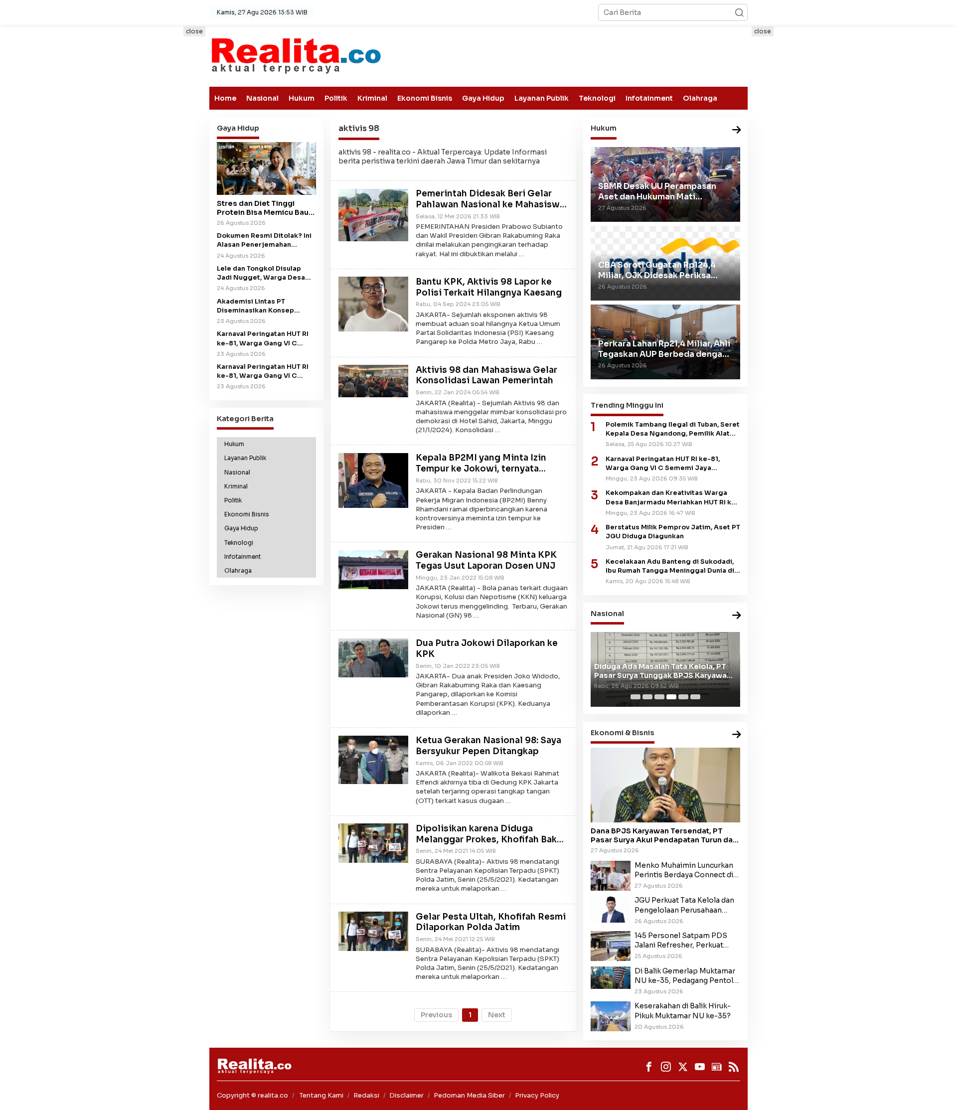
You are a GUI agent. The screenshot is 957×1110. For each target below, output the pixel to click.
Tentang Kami (321, 1095)
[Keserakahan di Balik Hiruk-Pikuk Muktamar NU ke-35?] (611, 1015)
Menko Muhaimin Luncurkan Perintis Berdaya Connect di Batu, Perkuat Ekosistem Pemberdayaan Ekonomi (684, 870)
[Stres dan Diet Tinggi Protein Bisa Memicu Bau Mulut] (266, 168)
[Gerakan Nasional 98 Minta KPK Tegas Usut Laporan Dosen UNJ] (373, 568)
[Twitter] (682, 1066)
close (194, 31)
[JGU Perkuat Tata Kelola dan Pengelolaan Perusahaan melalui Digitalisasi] (611, 908)
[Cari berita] (739, 12)
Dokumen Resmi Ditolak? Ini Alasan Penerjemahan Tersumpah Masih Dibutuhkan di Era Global (264, 241)
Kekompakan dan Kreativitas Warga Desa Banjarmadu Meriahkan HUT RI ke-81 (672, 497)
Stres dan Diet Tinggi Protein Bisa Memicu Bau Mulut (263, 208)
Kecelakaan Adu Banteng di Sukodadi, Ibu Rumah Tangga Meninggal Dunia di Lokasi (670, 566)
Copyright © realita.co (252, 1095)
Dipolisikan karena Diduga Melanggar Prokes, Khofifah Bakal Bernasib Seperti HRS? (490, 839)
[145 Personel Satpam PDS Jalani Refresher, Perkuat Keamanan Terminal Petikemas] (611, 945)
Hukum (302, 98)
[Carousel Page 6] (695, 696)
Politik (335, 98)
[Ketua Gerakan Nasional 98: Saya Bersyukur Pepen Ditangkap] (373, 759)
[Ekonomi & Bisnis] (737, 735)
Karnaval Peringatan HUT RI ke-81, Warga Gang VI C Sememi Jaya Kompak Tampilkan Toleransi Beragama (263, 371)
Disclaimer (406, 1095)
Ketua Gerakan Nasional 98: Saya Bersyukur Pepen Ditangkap (488, 746)
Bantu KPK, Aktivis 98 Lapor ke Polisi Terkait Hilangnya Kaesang (489, 287)
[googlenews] (716, 1066)
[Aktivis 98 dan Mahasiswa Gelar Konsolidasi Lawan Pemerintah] (373, 380)
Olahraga (700, 98)
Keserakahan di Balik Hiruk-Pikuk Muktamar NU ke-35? (683, 1010)
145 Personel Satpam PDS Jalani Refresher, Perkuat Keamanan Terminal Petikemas (681, 940)
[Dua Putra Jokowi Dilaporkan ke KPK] (373, 657)
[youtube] (699, 1066)
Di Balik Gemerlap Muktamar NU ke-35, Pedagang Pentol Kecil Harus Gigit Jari (685, 975)
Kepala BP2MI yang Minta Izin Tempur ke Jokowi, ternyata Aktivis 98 (481, 469)
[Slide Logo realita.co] (295, 55)
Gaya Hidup (483, 98)
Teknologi (597, 98)
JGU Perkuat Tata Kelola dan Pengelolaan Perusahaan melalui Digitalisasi (684, 905)
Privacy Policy (537, 1095)
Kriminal (372, 98)
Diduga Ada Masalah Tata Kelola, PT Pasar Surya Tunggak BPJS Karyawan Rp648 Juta (662, 671)
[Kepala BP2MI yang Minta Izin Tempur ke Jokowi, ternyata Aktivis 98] (373, 480)
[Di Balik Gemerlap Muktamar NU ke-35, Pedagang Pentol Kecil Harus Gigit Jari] (611, 976)
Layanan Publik (541, 98)
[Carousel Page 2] (647, 696)
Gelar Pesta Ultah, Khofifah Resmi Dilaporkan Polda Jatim (491, 922)
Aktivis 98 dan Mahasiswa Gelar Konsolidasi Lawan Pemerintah (486, 375)
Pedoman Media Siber (469, 1095)
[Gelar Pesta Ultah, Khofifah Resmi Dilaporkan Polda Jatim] (373, 930)
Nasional (262, 98)
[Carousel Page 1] (635, 696)
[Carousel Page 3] (659, 696)
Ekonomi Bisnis (424, 98)
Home (225, 98)
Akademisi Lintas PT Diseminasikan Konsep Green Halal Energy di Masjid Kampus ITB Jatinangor (266, 306)
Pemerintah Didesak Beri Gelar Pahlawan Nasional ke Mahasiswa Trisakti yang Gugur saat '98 (490, 205)
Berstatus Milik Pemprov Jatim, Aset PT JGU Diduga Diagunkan (673, 531)
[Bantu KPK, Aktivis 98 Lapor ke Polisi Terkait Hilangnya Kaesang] (373, 303)
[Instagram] (665, 1066)
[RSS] (733, 1066)
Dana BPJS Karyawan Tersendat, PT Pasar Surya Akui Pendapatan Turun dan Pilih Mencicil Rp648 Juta (664, 835)
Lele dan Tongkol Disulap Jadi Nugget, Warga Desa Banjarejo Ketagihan (261, 273)
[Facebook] (648, 1066)
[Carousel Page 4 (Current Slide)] (671, 696)
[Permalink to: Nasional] (737, 616)
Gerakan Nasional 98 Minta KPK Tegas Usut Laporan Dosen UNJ (486, 561)
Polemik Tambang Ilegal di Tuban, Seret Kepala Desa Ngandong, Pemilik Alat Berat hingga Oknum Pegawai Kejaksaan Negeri (673, 429)
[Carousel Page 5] (683, 696)
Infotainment (649, 98)
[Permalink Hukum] (737, 130)
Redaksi (366, 1095)
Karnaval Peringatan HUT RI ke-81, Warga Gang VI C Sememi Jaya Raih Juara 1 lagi (263, 339)
